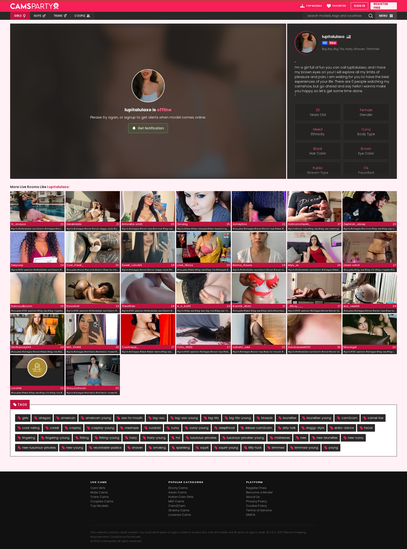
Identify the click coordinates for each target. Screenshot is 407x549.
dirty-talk (289, 428)
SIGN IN (359, 6)
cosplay (75, 428)
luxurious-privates (203, 438)
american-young (98, 418)
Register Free (256, 487)
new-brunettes (327, 438)
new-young (74, 448)
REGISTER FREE (381, 5)
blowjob (267, 418)
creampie (131, 428)
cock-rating (31, 428)
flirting (84, 438)
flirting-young (109, 438)
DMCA (250, 514)
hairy (133, 438)
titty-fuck (254, 448)
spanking (183, 448)
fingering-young (57, 438)
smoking (159, 448)
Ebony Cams (178, 487)
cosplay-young (102, 428)
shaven (137, 448)
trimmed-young (306, 448)
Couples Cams (101, 501)
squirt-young (228, 448)
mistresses (282, 438)
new (303, 438)
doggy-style (315, 428)
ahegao (44, 418)
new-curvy (355, 438)
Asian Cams (177, 492)
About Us (253, 496)
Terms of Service (259, 510)
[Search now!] (370, 16)
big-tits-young (240, 418)
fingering (28, 438)
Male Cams (99, 492)
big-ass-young (186, 418)
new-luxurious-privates (39, 448)
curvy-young (198, 428)
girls (25, 418)
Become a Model (259, 492)
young (333, 448)
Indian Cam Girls (180, 496)
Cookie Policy (256, 505)
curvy (175, 428)
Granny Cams (178, 510)
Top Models (99, 505)
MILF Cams (176, 501)
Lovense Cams (179, 514)
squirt (204, 448)
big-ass (159, 418)
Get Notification (151, 128)
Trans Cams (99, 496)
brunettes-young (319, 418)
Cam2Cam (176, 505)
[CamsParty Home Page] (34, 6)
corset (54, 428)
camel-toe (375, 418)
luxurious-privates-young (245, 438)
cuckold (155, 428)
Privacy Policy (256, 501)
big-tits (213, 418)
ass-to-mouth (131, 418)
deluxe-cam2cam (258, 428)
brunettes (289, 418)
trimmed (278, 448)
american (68, 418)
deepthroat (227, 428)
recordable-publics (108, 448)
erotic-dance (344, 428)
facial (368, 428)
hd (178, 438)
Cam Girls (97, 487)
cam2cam (349, 418)
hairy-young (156, 438)
